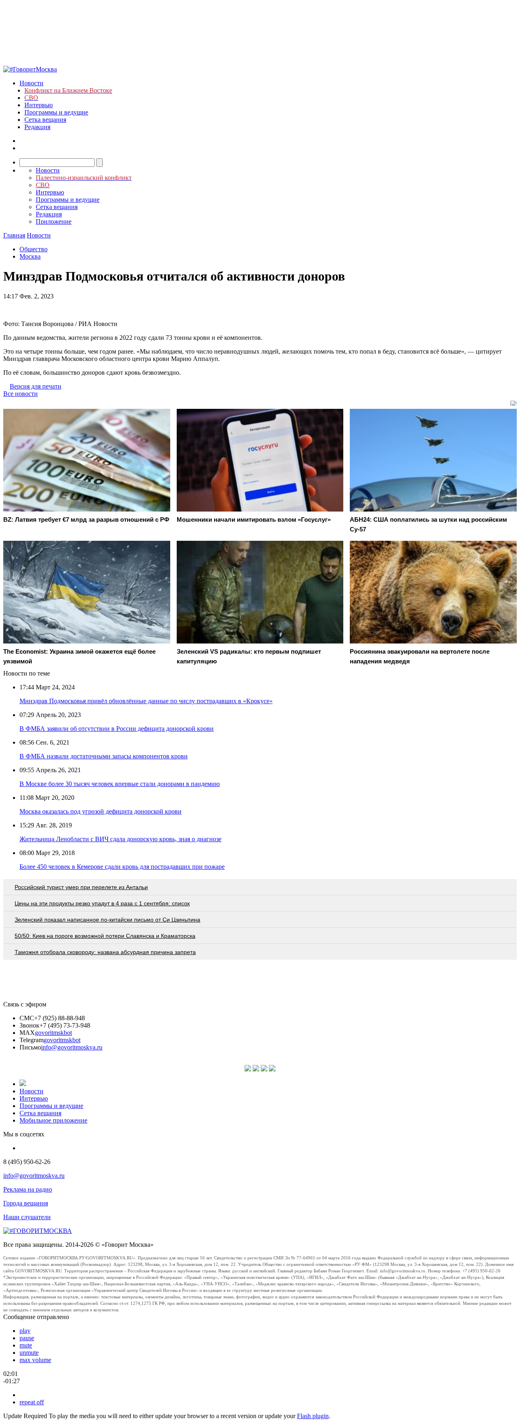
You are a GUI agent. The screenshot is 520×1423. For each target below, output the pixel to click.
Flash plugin (313, 1415)
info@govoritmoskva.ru (71, 1047)
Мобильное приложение (53, 1120)
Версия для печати (35, 386)
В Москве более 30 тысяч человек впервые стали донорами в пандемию (120, 783)
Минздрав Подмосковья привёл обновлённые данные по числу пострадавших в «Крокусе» (146, 700)
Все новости (20, 393)
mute (26, 1345)
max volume (35, 1359)
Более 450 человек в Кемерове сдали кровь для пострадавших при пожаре (122, 866)
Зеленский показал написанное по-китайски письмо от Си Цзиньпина (107, 919)
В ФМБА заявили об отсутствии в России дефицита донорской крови (117, 728)
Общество (34, 249)
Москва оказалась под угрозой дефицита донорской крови (101, 811)
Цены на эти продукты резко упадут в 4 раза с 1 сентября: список (102, 903)
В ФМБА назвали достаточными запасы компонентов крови (104, 756)
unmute (29, 1352)
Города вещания (25, 1203)
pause (27, 1337)
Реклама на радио (27, 1189)
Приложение (54, 221)
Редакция (37, 126)
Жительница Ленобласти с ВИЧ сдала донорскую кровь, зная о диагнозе (120, 839)
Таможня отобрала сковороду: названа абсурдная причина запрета (105, 952)
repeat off (32, 1402)
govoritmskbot (53, 1032)
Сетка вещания (45, 119)
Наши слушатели (27, 1217)
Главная (14, 235)
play (25, 1330)
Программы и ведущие (56, 112)
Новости (31, 83)
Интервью (38, 104)
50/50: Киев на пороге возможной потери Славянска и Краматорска (105, 936)
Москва (30, 256)
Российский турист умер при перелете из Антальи (81, 887)
